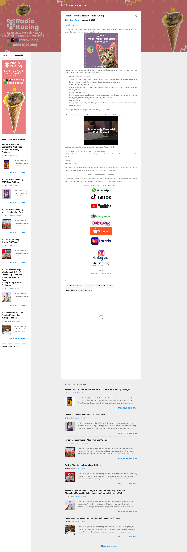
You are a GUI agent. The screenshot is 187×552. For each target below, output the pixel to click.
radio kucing (89, 286)
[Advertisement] (150, 43)
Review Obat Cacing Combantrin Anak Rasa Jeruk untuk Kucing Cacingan (97, 389)
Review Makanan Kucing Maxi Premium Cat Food (87, 440)
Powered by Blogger (110, 546)
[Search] (155, 6)
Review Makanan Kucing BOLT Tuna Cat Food (85, 415)
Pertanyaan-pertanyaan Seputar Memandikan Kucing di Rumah (93, 518)
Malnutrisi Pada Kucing (74, 286)
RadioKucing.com (76, 5)
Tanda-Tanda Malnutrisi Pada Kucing (79, 290)
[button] (136, 16)
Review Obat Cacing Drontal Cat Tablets (83, 465)
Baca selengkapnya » (127, 408)
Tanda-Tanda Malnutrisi (104, 286)
